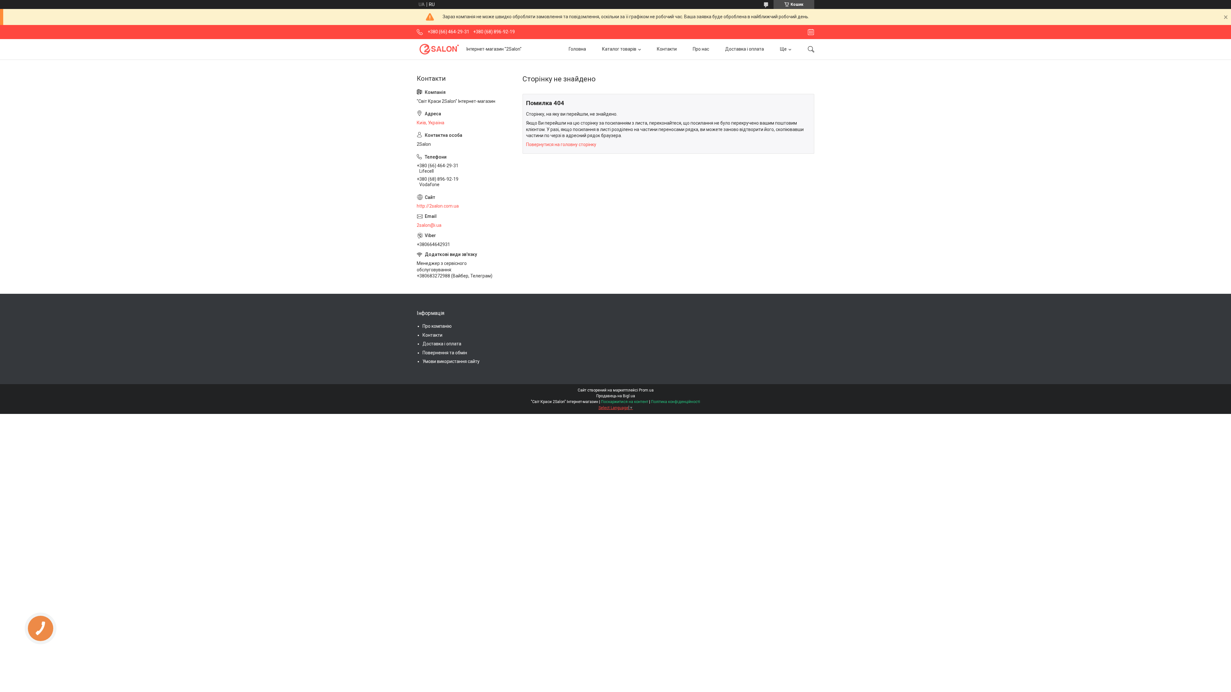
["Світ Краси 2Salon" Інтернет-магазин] (439, 49)
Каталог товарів (619, 49)
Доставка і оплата (744, 49)
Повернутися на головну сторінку (561, 144)
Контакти (667, 49)
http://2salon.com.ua (438, 206)
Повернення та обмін (445, 352)
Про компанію (437, 326)
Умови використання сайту (451, 361)
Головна (577, 49)
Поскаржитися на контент (624, 402)
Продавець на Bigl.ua (615, 396)
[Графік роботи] (811, 32)
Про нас (701, 49)
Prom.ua (646, 390)
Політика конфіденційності (675, 402)
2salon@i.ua (429, 225)
